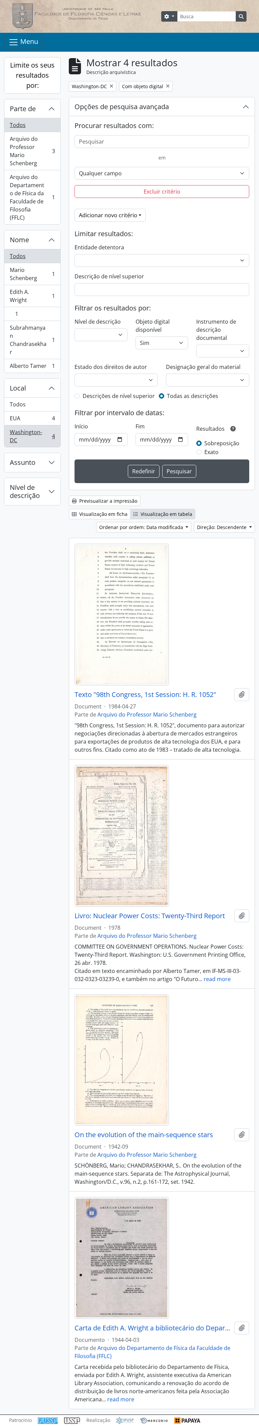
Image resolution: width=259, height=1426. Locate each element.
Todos (18, 125)
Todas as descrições (192, 396)
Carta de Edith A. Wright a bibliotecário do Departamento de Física (153, 1328)
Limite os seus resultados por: (32, 75)
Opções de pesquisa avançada (122, 106)
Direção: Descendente (222, 527)
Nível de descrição (25, 491)
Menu (28, 41)
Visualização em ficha (102, 514)
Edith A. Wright (32, 296)
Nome (19, 239)
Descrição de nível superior (109, 276)
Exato (211, 452)
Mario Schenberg (32, 274)
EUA (32, 420)
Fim (140, 426)
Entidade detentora (99, 247)
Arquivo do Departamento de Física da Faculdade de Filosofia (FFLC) (32, 197)
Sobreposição (221, 443)
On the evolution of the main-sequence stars (144, 1135)
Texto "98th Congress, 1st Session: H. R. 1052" (145, 695)
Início (81, 426)
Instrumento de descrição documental (216, 330)
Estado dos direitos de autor (111, 367)
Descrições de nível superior (119, 396)
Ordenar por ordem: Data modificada (141, 527)
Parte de (23, 108)
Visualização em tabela (165, 514)
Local (18, 388)
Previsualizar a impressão (107, 501)
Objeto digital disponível (153, 325)
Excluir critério (162, 191)
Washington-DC (32, 436)
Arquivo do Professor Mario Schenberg (32, 151)
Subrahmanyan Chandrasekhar (32, 340)
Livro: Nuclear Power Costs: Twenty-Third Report (150, 916)
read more (217, 979)
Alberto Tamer (32, 367)
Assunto (22, 462)
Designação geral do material (203, 367)
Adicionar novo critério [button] (108, 215)
